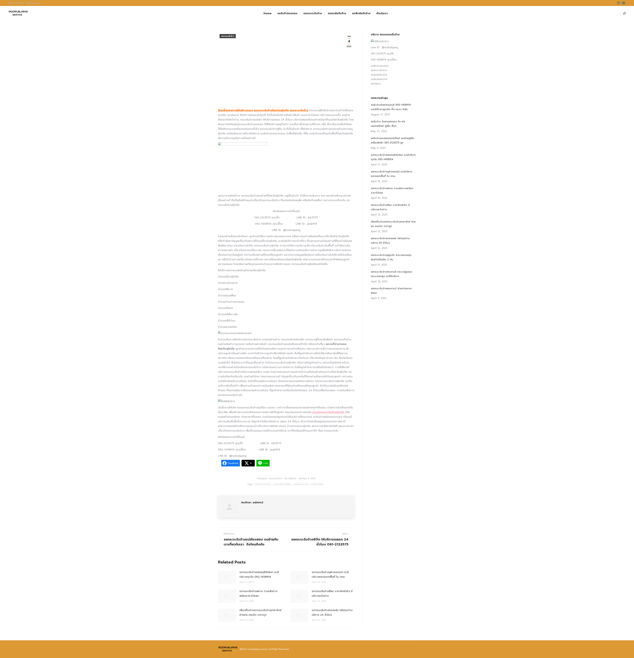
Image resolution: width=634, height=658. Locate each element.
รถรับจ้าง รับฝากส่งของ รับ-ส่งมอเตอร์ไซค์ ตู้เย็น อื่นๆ (388, 124)
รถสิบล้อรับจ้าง (379, 79)
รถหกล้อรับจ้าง (379, 75)
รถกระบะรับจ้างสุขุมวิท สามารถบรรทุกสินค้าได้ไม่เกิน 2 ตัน (391, 257)
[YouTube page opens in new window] (623, 3)
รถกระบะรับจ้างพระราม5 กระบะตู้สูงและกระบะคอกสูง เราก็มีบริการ (391, 274)
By (290, 478)
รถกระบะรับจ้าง (227, 36)
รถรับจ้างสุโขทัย (317, 484)
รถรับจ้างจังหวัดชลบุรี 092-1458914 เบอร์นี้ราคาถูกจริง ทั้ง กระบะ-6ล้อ (391, 107)
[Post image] (227, 577)
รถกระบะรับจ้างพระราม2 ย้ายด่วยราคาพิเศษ (391, 291)
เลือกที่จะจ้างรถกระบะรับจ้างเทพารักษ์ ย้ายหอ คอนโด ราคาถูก (260, 612)
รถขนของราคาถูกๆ (301, 484)
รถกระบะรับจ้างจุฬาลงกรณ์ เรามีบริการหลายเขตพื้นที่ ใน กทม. (330, 574)
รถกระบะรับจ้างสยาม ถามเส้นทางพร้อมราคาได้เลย (258, 593)
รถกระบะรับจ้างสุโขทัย (282, 484)
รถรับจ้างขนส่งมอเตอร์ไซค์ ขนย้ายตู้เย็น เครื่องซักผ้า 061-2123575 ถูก (392, 140)
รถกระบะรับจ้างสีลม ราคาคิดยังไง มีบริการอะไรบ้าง (332, 593)
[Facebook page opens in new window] (618, 3)
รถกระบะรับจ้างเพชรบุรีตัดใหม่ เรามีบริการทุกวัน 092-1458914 (259, 574)
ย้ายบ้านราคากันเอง (263, 484)
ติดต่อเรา (376, 83)
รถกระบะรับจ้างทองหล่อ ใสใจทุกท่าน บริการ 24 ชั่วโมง (332, 612)
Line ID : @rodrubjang (384, 47)
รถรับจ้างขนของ (379, 66)
